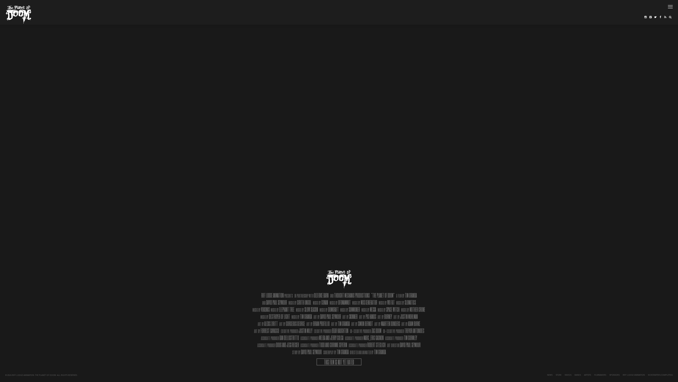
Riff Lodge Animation (634, 375)
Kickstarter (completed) (660, 375)
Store (558, 375)
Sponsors (614, 375)
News (549, 375)
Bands (578, 375)
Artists (587, 375)
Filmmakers (600, 375)
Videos (568, 375)
